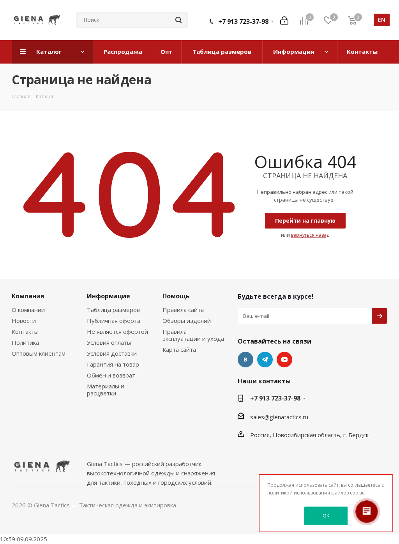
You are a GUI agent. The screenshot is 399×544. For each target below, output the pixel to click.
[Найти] (178, 20)
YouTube (284, 359)
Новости (24, 320)
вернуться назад (310, 235)
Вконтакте (245, 359)
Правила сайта (183, 310)
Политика (25, 342)
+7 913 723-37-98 (243, 21)
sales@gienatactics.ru (279, 417)
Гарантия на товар (113, 364)
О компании (28, 310)
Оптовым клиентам (38, 353)
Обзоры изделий (186, 320)
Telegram (265, 359)
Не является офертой (117, 331)
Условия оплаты (109, 342)
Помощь (176, 296)
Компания (28, 296)
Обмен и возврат (111, 375)
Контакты (25, 331)
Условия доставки (112, 353)
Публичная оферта (113, 320)
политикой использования (298, 492)
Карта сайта (179, 349)
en (381, 19)
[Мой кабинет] (284, 20)
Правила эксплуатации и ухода (193, 335)
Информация (108, 296)
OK (326, 515)
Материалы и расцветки (105, 389)
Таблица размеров (113, 310)
